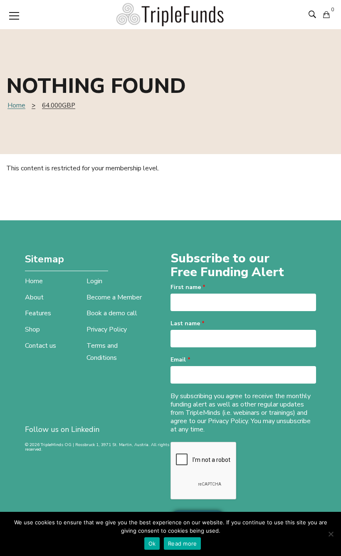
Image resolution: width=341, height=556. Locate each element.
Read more (182, 543)
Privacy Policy (106, 329)
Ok (152, 543)
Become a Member (114, 297)
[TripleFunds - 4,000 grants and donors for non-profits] (170, 14)
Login (94, 281)
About (34, 297)
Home (16, 105)
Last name (187, 323)
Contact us (40, 345)
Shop (32, 329)
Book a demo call (111, 313)
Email (180, 360)
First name (187, 287)
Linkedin (85, 429)
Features (38, 313)
